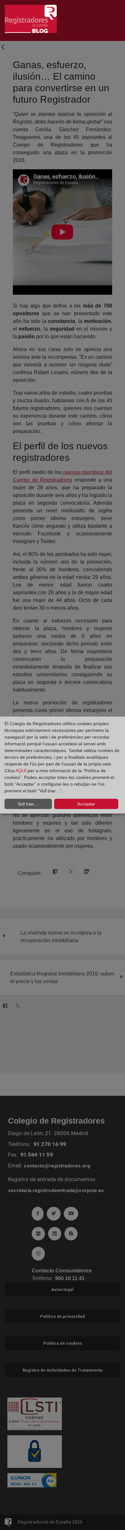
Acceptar (86, 803)
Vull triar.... (28, 803)
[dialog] (62, 765)
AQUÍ (21, 770)
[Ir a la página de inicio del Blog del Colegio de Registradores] (31, 18)
